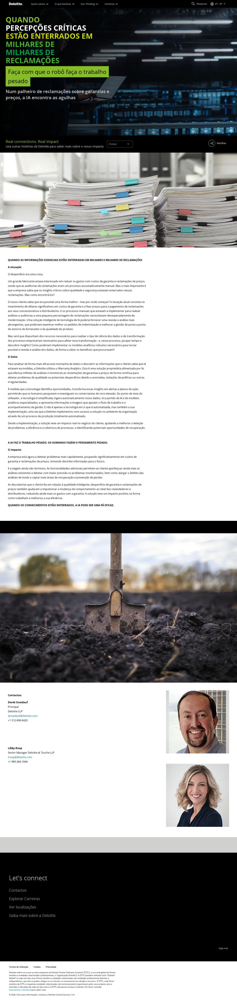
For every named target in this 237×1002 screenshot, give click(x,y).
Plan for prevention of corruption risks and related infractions (115, 934)
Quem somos (38, 3)
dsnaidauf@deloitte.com (23, 716)
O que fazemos (63, 3)
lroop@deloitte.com (20, 757)
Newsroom (74, 915)
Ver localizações (22, 907)
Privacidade (51, 967)
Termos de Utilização (18, 967)
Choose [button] (113, 143)
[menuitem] (194, 143)
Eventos (73, 921)
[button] (199, 4)
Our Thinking (88, 3)
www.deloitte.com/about (20, 989)
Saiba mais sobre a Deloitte (32, 915)
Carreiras (110, 3)
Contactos (17, 890)
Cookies (37, 967)
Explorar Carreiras (24, 898)
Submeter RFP (76, 908)
